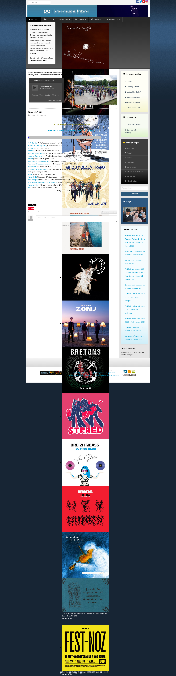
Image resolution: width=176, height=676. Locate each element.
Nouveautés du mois (134, 125)
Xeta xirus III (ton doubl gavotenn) (40, 164)
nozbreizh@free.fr (78, 373)
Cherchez (134, 194)
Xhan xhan (32, 167)
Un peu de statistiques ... (135, 172)
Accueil (129, 153)
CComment (81, 225)
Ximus (30, 174)
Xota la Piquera (33, 180)
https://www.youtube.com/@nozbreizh (103, 373)
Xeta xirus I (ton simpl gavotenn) (39, 161)
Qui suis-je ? (131, 148)
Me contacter (131, 167)
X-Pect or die (32, 143)
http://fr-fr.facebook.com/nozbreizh (80, 375)
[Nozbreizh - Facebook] (137, 1)
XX (29, 188)
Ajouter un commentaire (109, 212)
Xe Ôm (30, 159)
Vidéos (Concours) (133, 97)
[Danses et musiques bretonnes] (87, 11)
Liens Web (130, 162)
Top (72, 195)
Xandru (31, 148)
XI (29, 172)
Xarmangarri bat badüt (36, 153)
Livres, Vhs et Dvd (133, 108)
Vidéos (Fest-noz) (133, 87)
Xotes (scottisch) (34, 185)
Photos (129, 82)
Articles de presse (133, 102)
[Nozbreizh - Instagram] (146, 1)
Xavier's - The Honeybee (37, 156)
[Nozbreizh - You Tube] (143, 1)
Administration (132, 181)
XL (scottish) (32, 177)
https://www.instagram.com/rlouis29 (107, 375)
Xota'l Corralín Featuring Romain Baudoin (43, 182)
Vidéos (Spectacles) (134, 92)
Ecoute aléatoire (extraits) (131, 131)
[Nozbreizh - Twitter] (140, 1)
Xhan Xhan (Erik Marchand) (38, 169)
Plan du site (131, 176)
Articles (129, 158)
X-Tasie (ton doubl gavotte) (37, 146)
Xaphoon (31, 151)
